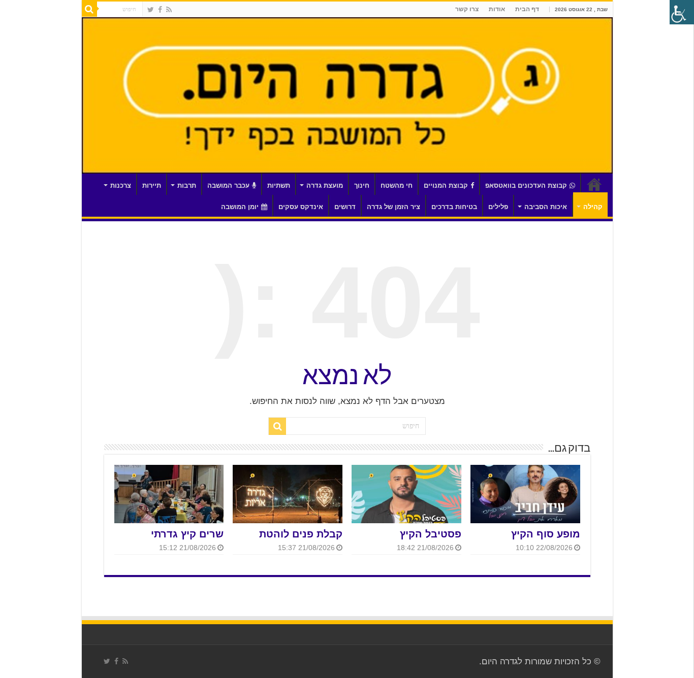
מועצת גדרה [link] (324, 185)
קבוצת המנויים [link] (446, 185)
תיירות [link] (151, 185)
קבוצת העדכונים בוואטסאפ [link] (526, 185)
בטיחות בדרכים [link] (454, 207)
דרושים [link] (345, 207)
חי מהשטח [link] (397, 185)
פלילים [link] (498, 207)
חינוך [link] (361, 185)
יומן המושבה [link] (240, 207)
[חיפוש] (89, 9)
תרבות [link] (186, 185)
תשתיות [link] (278, 185)
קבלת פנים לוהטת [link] (300, 533)
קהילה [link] (593, 207)
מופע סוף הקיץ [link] (545, 533)
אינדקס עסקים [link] (300, 207)
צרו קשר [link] (467, 9)
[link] (169, 10)
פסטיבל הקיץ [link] (430, 533)
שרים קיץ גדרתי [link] (187, 533)
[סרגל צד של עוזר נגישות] (682, 12)
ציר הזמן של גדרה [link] (393, 207)
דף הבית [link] (527, 9)
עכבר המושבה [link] (228, 185)
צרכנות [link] (120, 185)
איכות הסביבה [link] (545, 207)
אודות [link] (497, 9)
